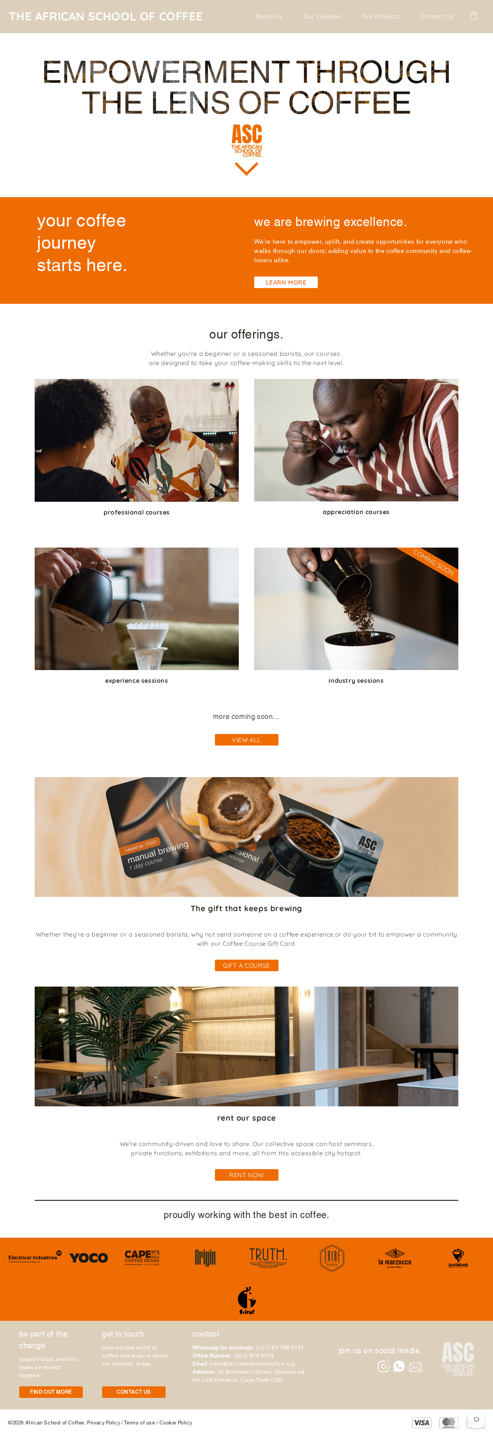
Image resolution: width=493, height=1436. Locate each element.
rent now (246, 1175)
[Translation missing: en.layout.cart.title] (473, 16)
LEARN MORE (286, 282)
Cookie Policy (175, 1423)
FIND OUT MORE (51, 1392)
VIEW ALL (246, 740)
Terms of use (139, 1423)
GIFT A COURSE (246, 965)
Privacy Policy (103, 1423)
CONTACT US (134, 1392)
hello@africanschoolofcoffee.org (252, 1364)
